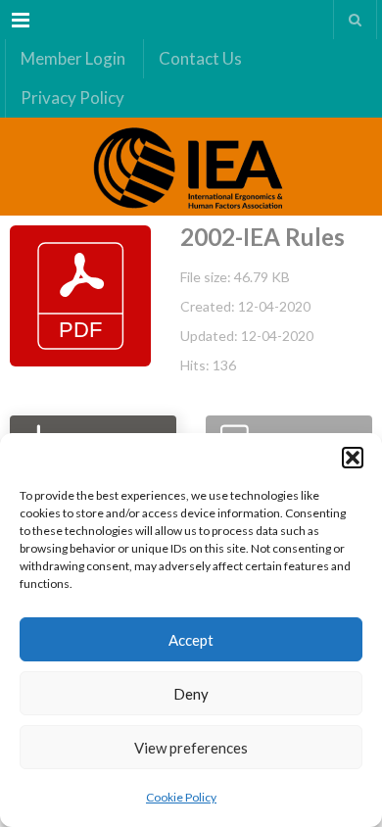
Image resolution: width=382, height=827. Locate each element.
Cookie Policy (181, 797)
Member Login (73, 58)
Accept (191, 640)
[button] (352, 457)
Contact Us (200, 58)
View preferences (191, 747)
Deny (191, 694)
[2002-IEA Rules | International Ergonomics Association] (191, 167)
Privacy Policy (72, 97)
